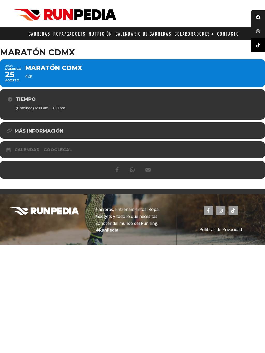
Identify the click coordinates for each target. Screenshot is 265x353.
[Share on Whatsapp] (132, 169)
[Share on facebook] (117, 169)
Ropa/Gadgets (69, 34)
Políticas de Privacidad (221, 229)
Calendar (27, 149)
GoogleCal (57, 149)
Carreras (39, 34)
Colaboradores (192, 34)
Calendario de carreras (143, 34)
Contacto (228, 34)
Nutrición (100, 34)
